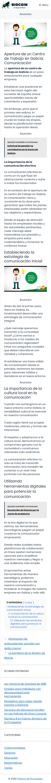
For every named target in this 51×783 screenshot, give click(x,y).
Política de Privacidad (29, 778)
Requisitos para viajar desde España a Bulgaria (23, 703)
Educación (11, 758)
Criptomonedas (14, 748)
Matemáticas (13, 763)
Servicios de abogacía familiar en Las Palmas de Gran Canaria (25, 711)
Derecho (10, 753)
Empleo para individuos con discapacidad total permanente (22, 692)
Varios (8, 768)
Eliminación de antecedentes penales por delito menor (22, 643)
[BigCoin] (14, 5)
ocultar (28, 602)
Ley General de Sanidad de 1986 (25, 684)
